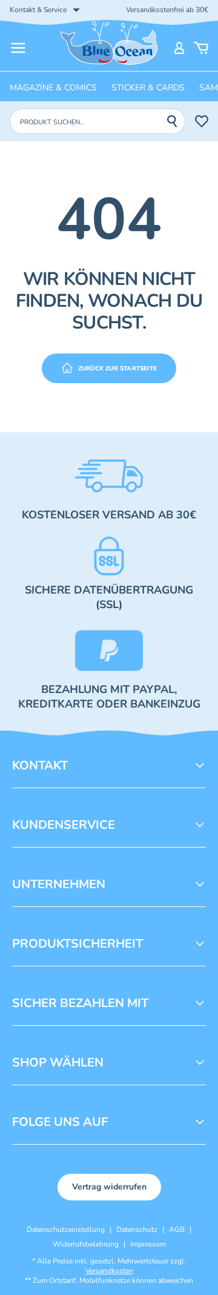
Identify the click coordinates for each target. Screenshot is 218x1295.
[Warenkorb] (201, 48)
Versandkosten (109, 1271)
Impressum (148, 1244)
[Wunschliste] (201, 121)
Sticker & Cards (148, 87)
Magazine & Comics (53, 87)
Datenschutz (136, 1229)
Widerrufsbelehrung (86, 1244)
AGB (177, 1229)
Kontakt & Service (38, 10)
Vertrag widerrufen (109, 1187)
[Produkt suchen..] (175, 121)
